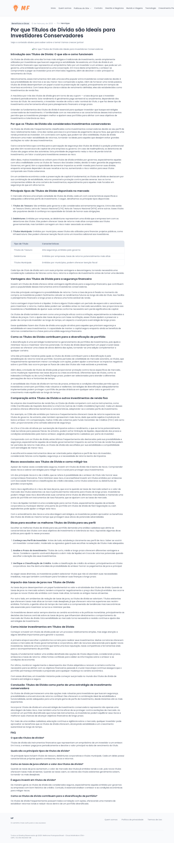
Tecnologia (150, 8)
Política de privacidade (132, 819)
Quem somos (64, 8)
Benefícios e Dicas (20, 23)
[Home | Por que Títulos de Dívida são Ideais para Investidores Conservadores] (29, 8)
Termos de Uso (155, 819)
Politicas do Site (82, 8)
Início (53, 8)
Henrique (65, 23)
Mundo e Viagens (134, 8)
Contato (98, 8)
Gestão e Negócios (114, 8)
